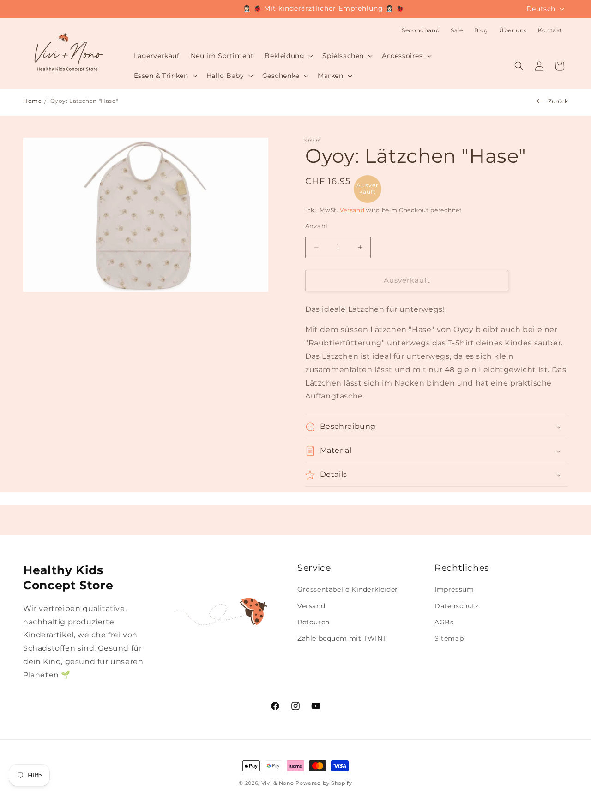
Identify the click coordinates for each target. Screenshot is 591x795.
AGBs (443, 622)
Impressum (454, 589)
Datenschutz (456, 606)
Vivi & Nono (277, 783)
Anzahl (316, 226)
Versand (352, 210)
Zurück (558, 101)
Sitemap (449, 638)
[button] (288, 55)
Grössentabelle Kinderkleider (347, 589)
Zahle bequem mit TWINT (341, 638)
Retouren (313, 622)
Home (32, 100)
